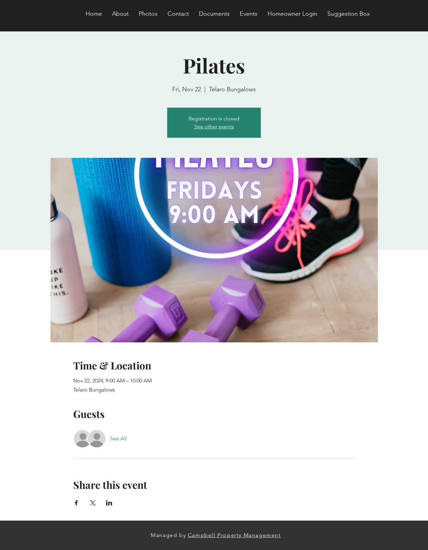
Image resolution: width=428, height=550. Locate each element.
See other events (214, 126)
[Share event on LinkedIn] (109, 503)
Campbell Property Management (234, 535)
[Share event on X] (93, 503)
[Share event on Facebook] (76, 503)
